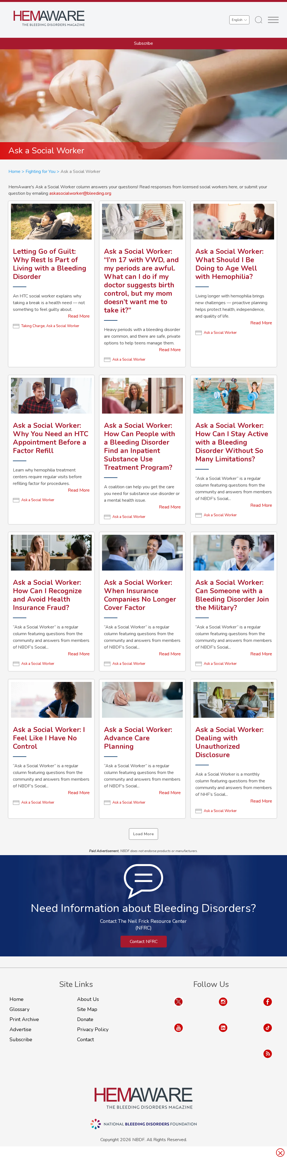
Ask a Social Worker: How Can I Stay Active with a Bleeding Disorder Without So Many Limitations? (231, 442)
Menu (273, 20)
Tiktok (267, 1033)
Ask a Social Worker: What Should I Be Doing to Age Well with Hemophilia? (229, 264)
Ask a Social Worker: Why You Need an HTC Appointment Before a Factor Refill (50, 438)
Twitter (178, 1007)
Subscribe (143, 43)
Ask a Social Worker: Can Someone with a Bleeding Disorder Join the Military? (232, 595)
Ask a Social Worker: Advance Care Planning (138, 738)
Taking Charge (33, 326)
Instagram (223, 1007)
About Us (88, 999)
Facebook (267, 1007)
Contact (85, 1039)
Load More (143, 834)
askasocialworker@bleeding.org (80, 193)
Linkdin (223, 1033)
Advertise (20, 1029)
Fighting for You (40, 171)
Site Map (87, 1009)
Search (258, 20)
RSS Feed (267, 1059)
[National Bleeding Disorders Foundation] (143, 1098)
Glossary (19, 1009)
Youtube (178, 1033)
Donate (85, 1019)
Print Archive (24, 1019)
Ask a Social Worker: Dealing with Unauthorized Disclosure (229, 742)
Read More (79, 316)
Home (14, 171)
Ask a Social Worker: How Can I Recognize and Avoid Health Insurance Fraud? (47, 595)
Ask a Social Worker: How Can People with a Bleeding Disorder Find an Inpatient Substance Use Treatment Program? (139, 446)
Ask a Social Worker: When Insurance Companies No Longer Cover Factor (140, 595)
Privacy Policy (92, 1029)
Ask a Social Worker (62, 326)
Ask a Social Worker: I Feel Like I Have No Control (49, 738)
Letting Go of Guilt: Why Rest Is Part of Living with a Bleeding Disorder (49, 264)
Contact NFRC (144, 942)
